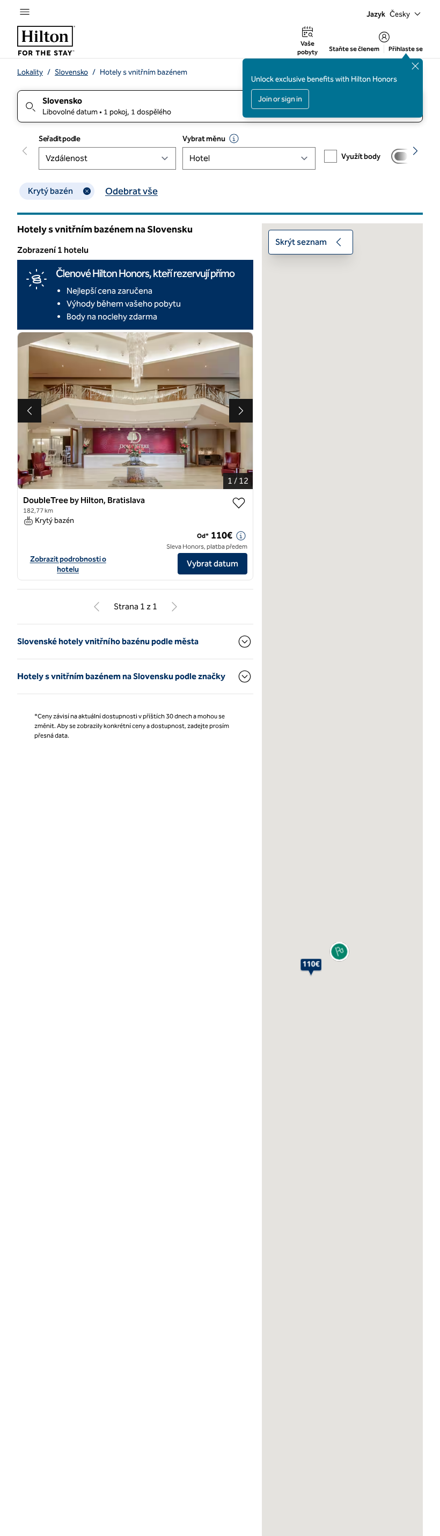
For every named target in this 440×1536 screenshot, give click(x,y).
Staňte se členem (354, 49)
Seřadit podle (59, 138)
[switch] (404, 156)
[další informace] (240, 535)
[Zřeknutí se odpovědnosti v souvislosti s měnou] (234, 138)
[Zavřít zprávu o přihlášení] (415, 66)
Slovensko (71, 72)
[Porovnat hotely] (404, 156)
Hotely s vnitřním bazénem (143, 72)
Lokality (30, 72)
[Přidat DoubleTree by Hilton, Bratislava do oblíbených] (238, 503)
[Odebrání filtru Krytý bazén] (87, 191)
